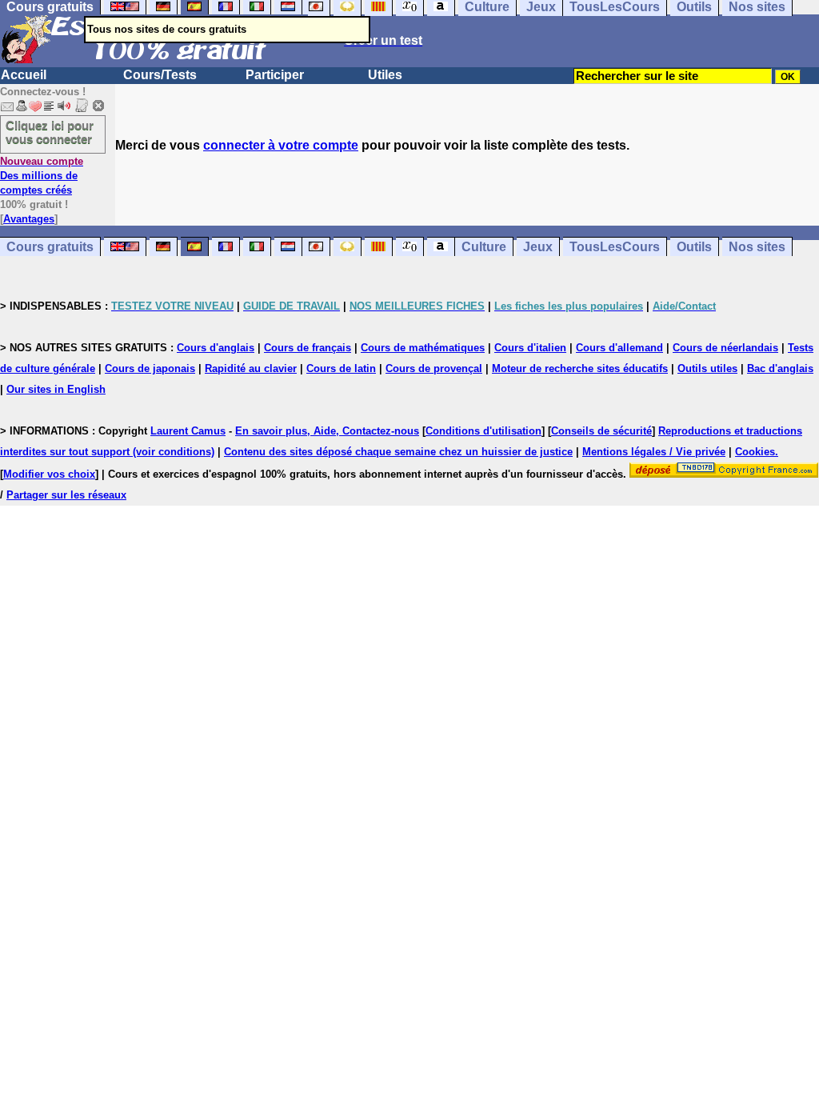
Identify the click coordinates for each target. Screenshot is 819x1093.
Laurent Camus (188, 431)
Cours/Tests (160, 75)
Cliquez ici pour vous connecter (50, 132)
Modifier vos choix (49, 474)
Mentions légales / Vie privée (653, 452)
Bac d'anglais (780, 368)
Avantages (28, 219)
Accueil (23, 75)
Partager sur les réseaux (66, 495)
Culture (483, 247)
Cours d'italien (530, 348)
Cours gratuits (50, 247)
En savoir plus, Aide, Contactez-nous (327, 431)
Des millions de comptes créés (41, 175)
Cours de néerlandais (725, 348)
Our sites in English (56, 389)
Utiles (385, 75)
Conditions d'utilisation (483, 431)
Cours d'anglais (215, 348)
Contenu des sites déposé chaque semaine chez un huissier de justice (398, 452)
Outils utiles (707, 368)
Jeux (538, 247)
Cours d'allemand (619, 348)
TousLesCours (614, 247)
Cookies (755, 452)
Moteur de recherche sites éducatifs (580, 368)
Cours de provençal (434, 368)
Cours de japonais (150, 368)
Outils (694, 247)
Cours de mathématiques (423, 348)
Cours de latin (341, 368)
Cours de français (307, 348)
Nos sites (757, 247)
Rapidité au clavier (251, 368)
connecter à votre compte (280, 145)
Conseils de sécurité (601, 431)
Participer (275, 75)
